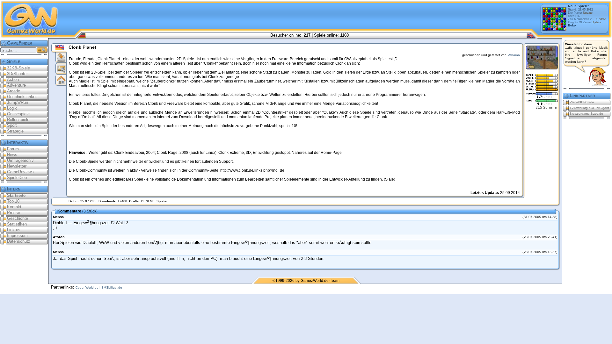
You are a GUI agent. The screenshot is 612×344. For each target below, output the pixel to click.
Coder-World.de (87, 287)
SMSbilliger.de (111, 287)
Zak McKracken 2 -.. (587, 19)
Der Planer (580, 12)
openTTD (574, 16)
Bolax (572, 25)
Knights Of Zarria (584, 22)
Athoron (514, 55)
